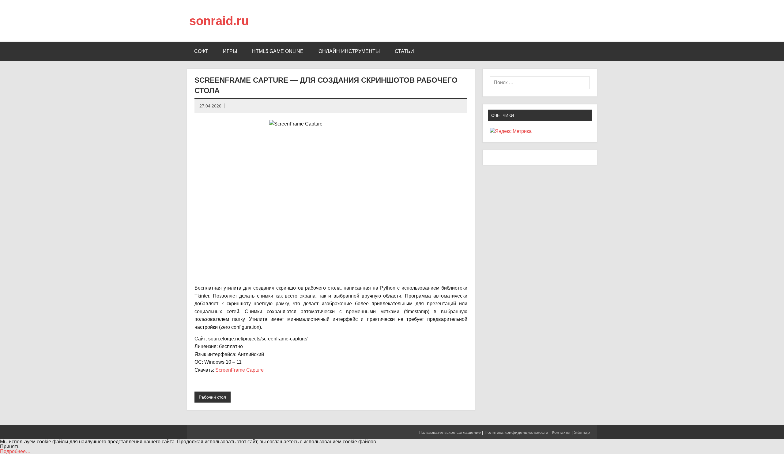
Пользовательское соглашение (450, 432)
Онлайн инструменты (349, 51)
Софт (201, 51)
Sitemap (582, 432)
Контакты (561, 432)
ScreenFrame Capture (239, 370)
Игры (230, 51)
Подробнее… (15, 451)
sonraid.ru (219, 21)
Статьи (404, 51)
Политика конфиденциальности (516, 432)
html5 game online (277, 51)
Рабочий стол (212, 397)
